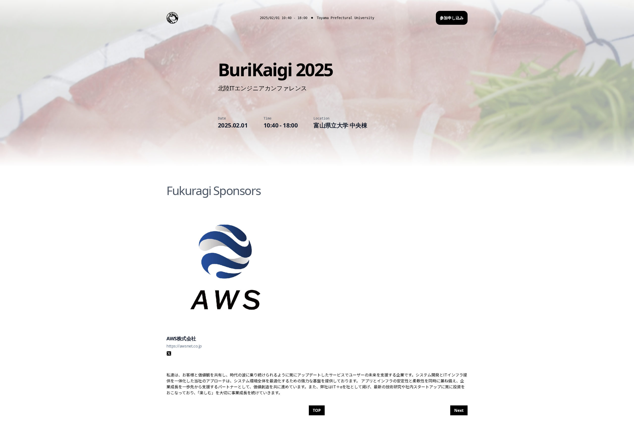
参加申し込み (452, 18)
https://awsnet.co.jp (184, 346)
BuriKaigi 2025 (275, 69)
